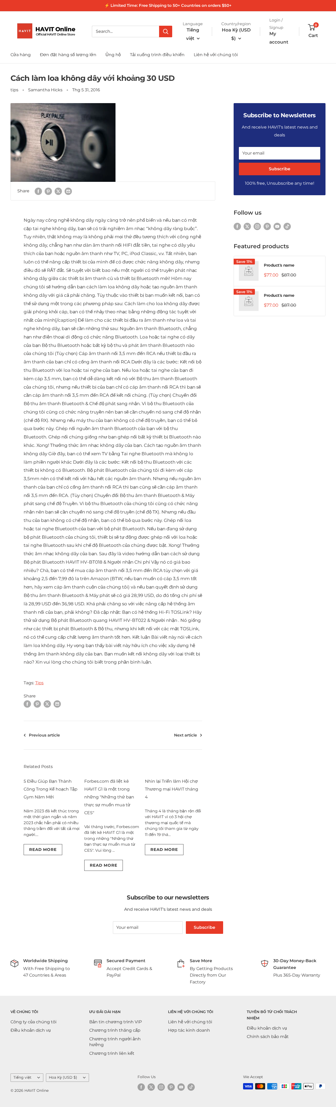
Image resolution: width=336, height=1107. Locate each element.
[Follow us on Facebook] (237, 226)
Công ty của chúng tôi (33, 1021)
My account (278, 38)
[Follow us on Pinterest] (267, 226)
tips (14, 89)
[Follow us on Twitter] (247, 226)
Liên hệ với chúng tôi (216, 54)
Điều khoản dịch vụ (30, 1030)
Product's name (279, 265)
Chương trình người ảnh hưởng (115, 1041)
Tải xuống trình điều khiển (157, 54)
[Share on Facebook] (38, 191)
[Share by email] (68, 191)
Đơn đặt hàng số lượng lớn (68, 54)
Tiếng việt (22, 1077)
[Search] (165, 31)
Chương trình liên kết (111, 1053)
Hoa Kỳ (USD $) (63, 1077)
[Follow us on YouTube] (277, 226)
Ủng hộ (113, 54)
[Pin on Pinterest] (48, 191)
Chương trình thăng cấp (114, 1030)
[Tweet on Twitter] (58, 191)
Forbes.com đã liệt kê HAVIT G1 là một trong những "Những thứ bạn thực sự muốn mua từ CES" (109, 797)
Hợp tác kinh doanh (189, 1030)
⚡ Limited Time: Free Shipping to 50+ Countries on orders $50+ (168, 5)
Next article (185, 735)
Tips (39, 682)
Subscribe (279, 168)
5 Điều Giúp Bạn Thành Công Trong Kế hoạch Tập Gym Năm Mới (50, 789)
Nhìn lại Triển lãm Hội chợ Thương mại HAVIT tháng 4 (171, 789)
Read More (43, 849)
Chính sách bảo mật (268, 1036)
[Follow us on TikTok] (287, 226)
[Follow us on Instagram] (257, 226)
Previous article (44, 735)
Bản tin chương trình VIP (115, 1021)
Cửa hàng (20, 54)
